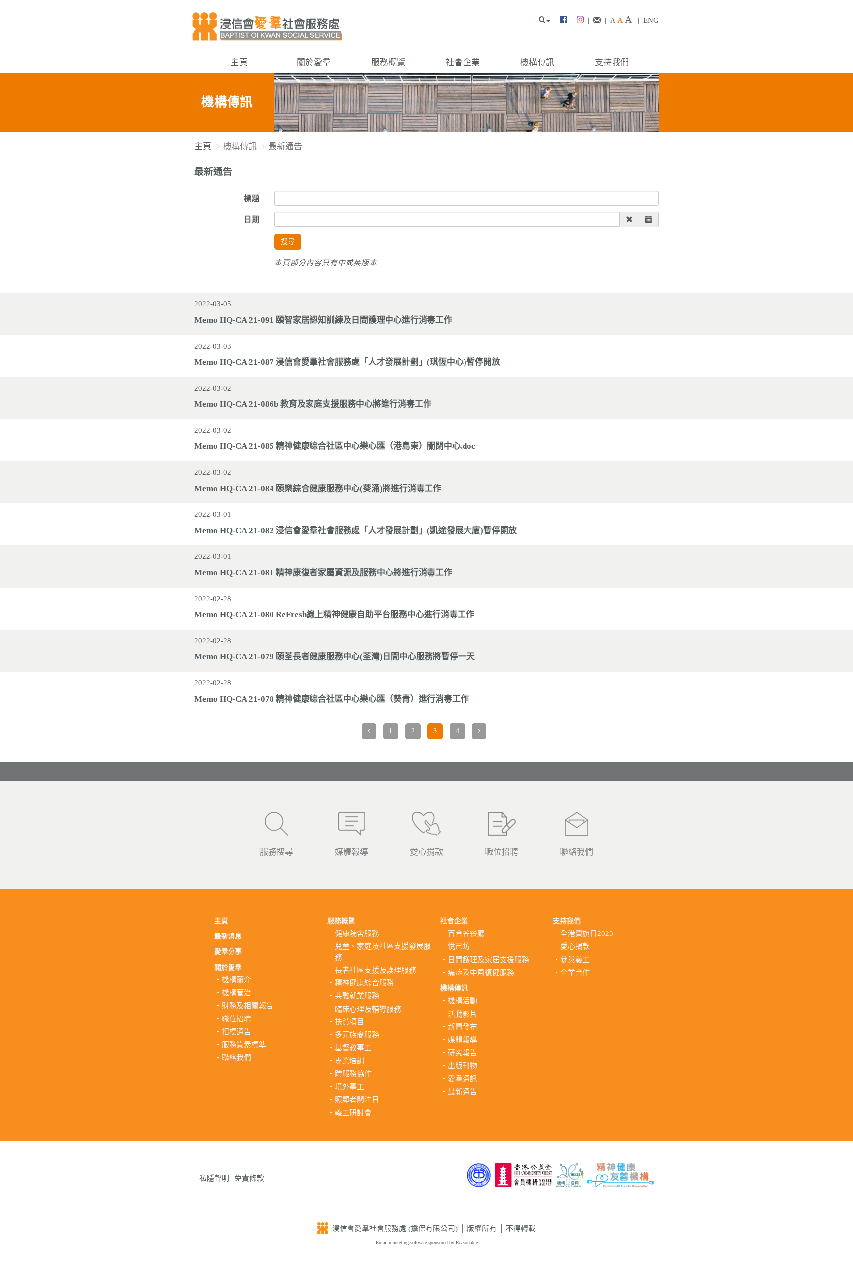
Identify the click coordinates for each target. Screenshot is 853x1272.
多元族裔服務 (357, 1035)
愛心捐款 (426, 852)
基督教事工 (353, 1048)
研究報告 (462, 1053)
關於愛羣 (314, 62)
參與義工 (575, 960)
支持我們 (612, 62)
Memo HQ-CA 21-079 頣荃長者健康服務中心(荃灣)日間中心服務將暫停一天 (334, 656)
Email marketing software (402, 1242)
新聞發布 (462, 1027)
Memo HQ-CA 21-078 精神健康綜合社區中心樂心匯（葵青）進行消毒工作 (331, 699)
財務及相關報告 (247, 1006)
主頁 (239, 62)
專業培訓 (349, 1061)
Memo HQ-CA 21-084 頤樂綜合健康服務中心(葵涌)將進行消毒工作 (317, 488)
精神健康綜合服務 (364, 983)
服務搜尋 (276, 852)
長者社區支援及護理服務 (375, 970)
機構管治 (236, 993)
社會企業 (463, 62)
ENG (651, 20)
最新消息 (228, 936)
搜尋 (288, 241)
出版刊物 (462, 1066)
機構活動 (462, 1001)
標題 (252, 198)
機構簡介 (236, 980)
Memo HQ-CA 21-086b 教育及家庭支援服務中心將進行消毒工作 (312, 404)
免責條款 (249, 1178)
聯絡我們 (576, 852)
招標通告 (236, 1032)
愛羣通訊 (462, 1079)
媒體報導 (351, 852)
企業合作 (575, 972)
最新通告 (462, 1092)
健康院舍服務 (357, 933)
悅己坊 (459, 946)
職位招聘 (501, 852)
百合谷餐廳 (466, 933)
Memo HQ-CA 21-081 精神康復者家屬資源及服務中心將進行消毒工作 (323, 572)
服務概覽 (388, 62)
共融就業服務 (357, 996)
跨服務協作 (353, 1074)
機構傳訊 (537, 62)
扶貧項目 (349, 1022)
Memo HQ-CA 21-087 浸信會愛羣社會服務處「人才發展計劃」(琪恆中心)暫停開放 (347, 362)
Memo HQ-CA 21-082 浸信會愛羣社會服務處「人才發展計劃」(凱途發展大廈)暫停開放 (355, 530)
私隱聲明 (214, 1178)
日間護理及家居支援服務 (488, 960)
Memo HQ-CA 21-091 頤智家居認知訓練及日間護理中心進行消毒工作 (323, 320)
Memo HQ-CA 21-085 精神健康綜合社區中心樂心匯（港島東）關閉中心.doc (334, 446)
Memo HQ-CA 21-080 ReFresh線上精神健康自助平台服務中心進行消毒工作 (334, 614)
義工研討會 (353, 1113)
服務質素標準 (244, 1045)
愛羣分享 (228, 951)
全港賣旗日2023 (586, 933)
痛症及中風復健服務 (481, 972)
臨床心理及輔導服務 (368, 1009)
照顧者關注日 (357, 1099)
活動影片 (462, 1014)
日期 (252, 219)
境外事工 (349, 1087)
